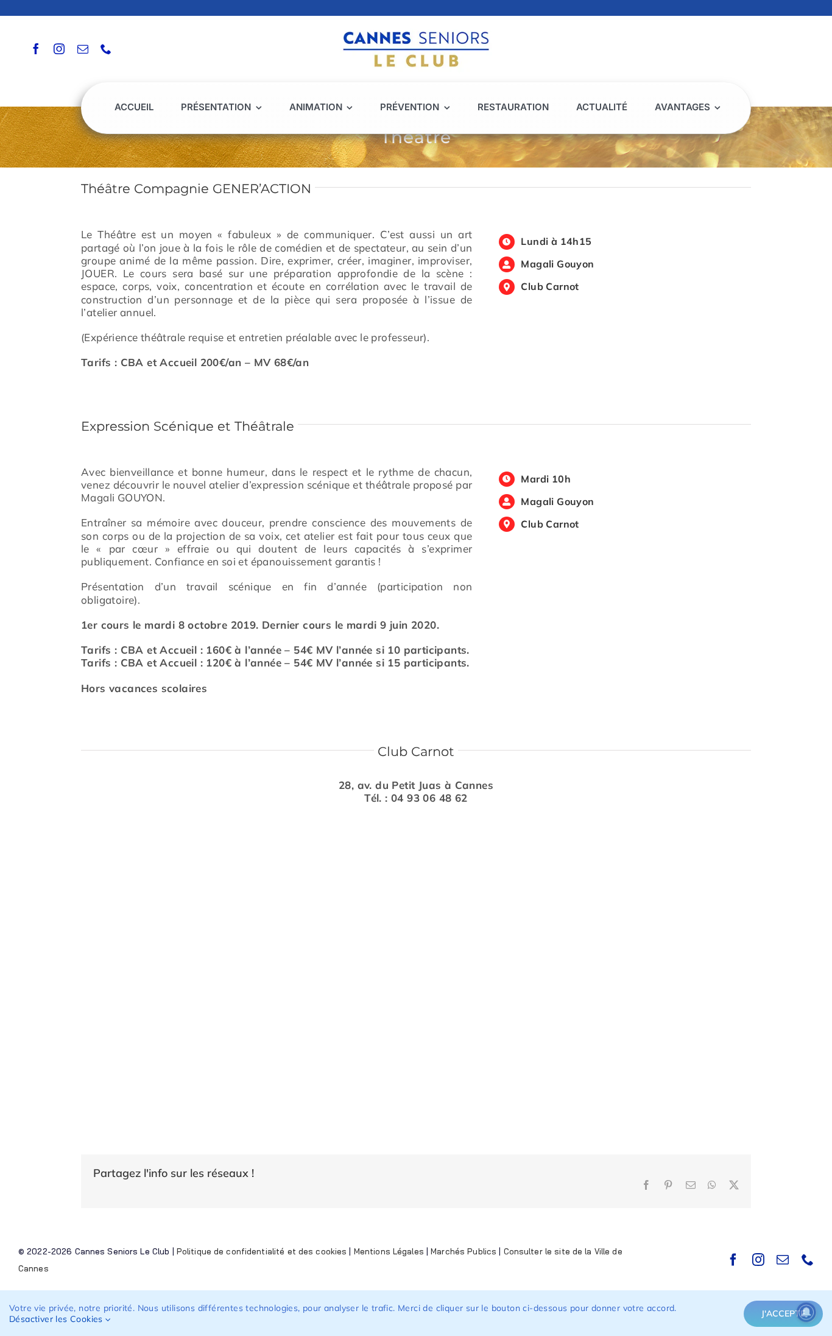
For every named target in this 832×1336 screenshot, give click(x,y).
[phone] (105, 48)
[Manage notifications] (806, 1312)
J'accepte (783, 1313)
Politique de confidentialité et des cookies (262, 1251)
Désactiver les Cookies (57, 1318)
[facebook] (35, 48)
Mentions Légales (389, 1251)
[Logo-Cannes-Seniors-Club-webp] (416, 28)
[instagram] (59, 48)
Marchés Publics (463, 1251)
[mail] (82, 48)
